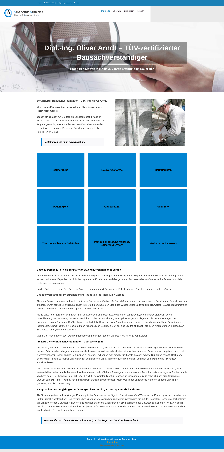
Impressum (117, 439)
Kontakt (134, 439)
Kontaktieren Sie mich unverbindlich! (65, 142)
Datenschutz (126, 439)
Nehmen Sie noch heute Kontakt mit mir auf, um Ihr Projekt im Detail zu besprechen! (91, 420)
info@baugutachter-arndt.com (68, 3)
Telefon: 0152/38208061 (46, 3)
